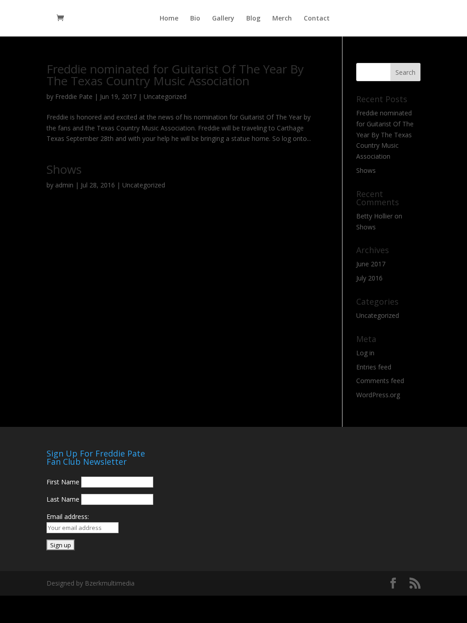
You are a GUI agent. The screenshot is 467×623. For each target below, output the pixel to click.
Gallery (223, 18)
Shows (64, 169)
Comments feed (380, 380)
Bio (195, 18)
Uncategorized (165, 96)
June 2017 (370, 264)
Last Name (63, 499)
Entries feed (373, 367)
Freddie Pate (74, 96)
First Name (63, 482)
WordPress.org (378, 394)
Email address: (68, 516)
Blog (253, 18)
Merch (282, 18)
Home (169, 18)
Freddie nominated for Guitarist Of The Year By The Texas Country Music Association (175, 75)
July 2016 (369, 278)
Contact (317, 18)
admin (64, 185)
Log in (365, 352)
